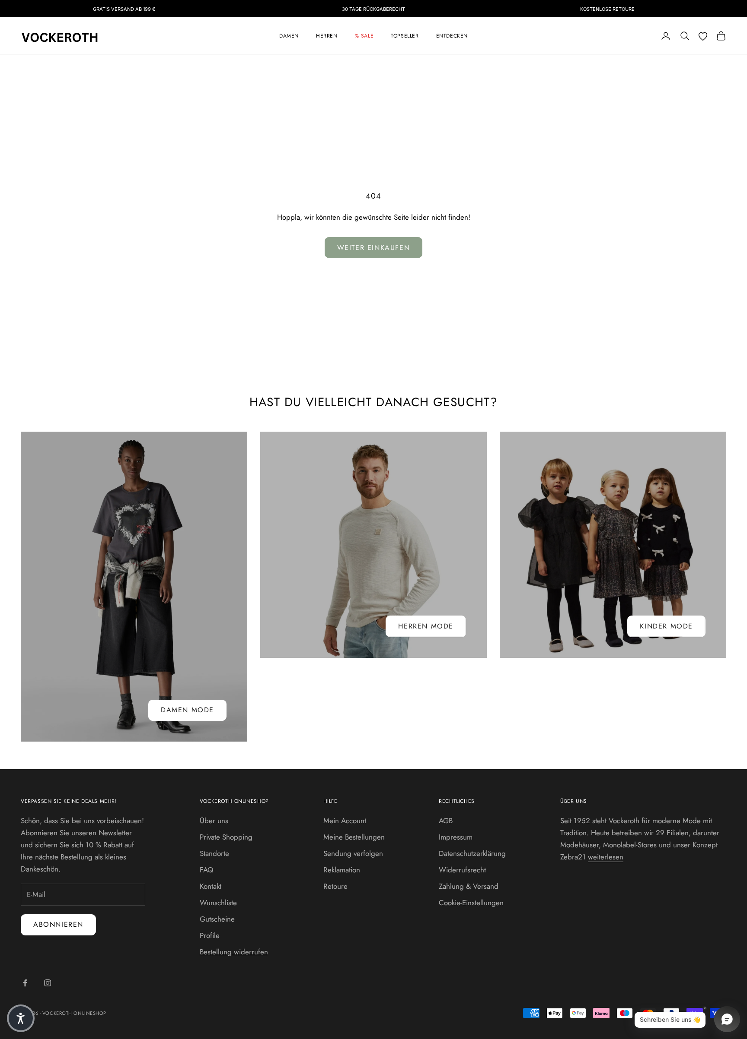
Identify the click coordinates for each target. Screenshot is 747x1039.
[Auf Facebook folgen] (25, 983)
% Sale (364, 36)
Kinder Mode (666, 626)
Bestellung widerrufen (234, 952)
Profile (210, 935)
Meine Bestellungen (354, 837)
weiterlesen (605, 857)
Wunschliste (218, 902)
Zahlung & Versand (468, 886)
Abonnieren (58, 924)
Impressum (455, 837)
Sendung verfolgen (353, 853)
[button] (21, 1018)
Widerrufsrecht (462, 870)
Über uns (214, 820)
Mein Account (344, 820)
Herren (327, 36)
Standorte (214, 853)
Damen (289, 36)
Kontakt (210, 886)
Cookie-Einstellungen (471, 902)
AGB (446, 820)
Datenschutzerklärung (472, 853)
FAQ (206, 870)
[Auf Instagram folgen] (47, 983)
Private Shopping (226, 837)
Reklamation (341, 870)
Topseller (404, 36)
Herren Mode (425, 626)
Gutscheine (217, 919)
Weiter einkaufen (373, 248)
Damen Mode (187, 710)
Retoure (335, 886)
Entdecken (452, 36)
